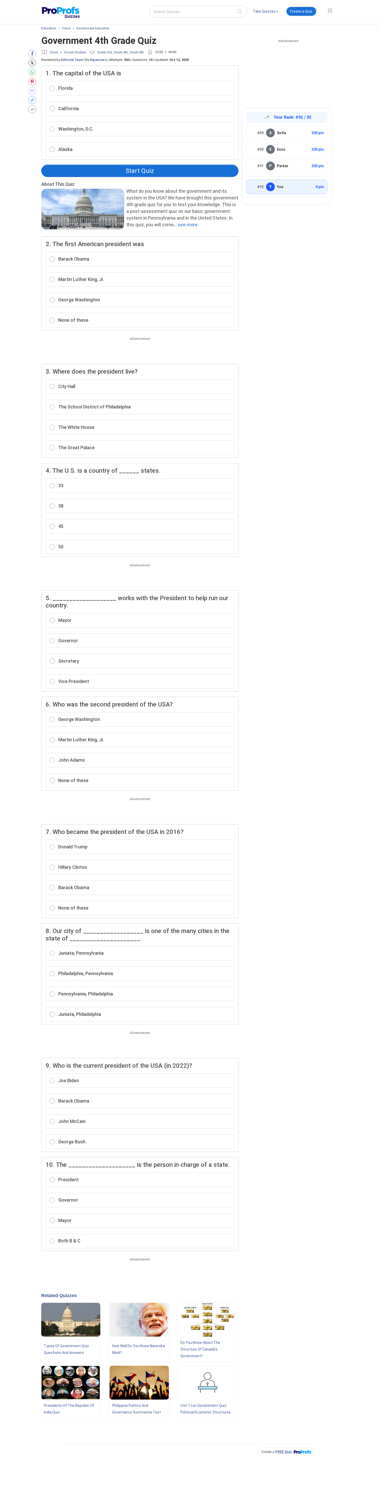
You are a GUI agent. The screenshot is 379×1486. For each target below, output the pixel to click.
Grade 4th (120, 52)
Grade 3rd (104, 52)
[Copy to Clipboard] (33, 100)
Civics (54, 52)
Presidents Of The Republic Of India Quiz (69, 1408)
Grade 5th (136, 52)
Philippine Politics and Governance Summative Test (136, 1408)
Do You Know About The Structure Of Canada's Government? (200, 1349)
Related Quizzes (59, 1295)
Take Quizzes (264, 11)
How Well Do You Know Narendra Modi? (138, 1349)
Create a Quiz (301, 11)
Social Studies (75, 52)
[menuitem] (265, 12)
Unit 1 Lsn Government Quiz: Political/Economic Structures (205, 1408)
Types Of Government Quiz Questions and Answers (66, 1349)
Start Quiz (140, 170)
